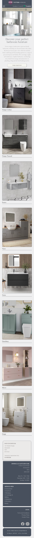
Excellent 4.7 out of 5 (18, 6)
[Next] (27, 14)
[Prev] (6, 14)
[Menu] (4, 6)
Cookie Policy (25, 517)
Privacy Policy (25, 515)
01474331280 (8, 457)
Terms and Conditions (23, 513)
